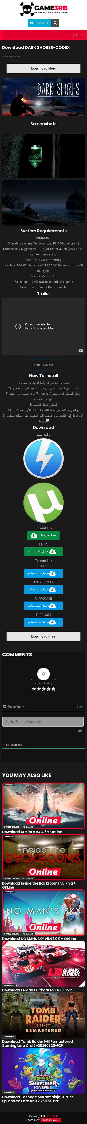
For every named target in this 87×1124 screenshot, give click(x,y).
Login (80, 706)
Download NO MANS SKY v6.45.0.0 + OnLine (39, 938)
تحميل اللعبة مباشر (38, 573)
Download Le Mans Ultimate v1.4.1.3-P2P (37, 990)
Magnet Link (48, 535)
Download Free (43, 636)
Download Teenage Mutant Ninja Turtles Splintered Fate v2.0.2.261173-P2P (37, 1099)
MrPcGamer (50, 1120)
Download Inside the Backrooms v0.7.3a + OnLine (39, 885)
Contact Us (42, 23)
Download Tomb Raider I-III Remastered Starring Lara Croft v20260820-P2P (37, 1043)
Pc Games (28, 827)
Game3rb (52, 1116)
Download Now (43, 68)
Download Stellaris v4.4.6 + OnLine (32, 831)
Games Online (11, 827)
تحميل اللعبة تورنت (38, 551)
